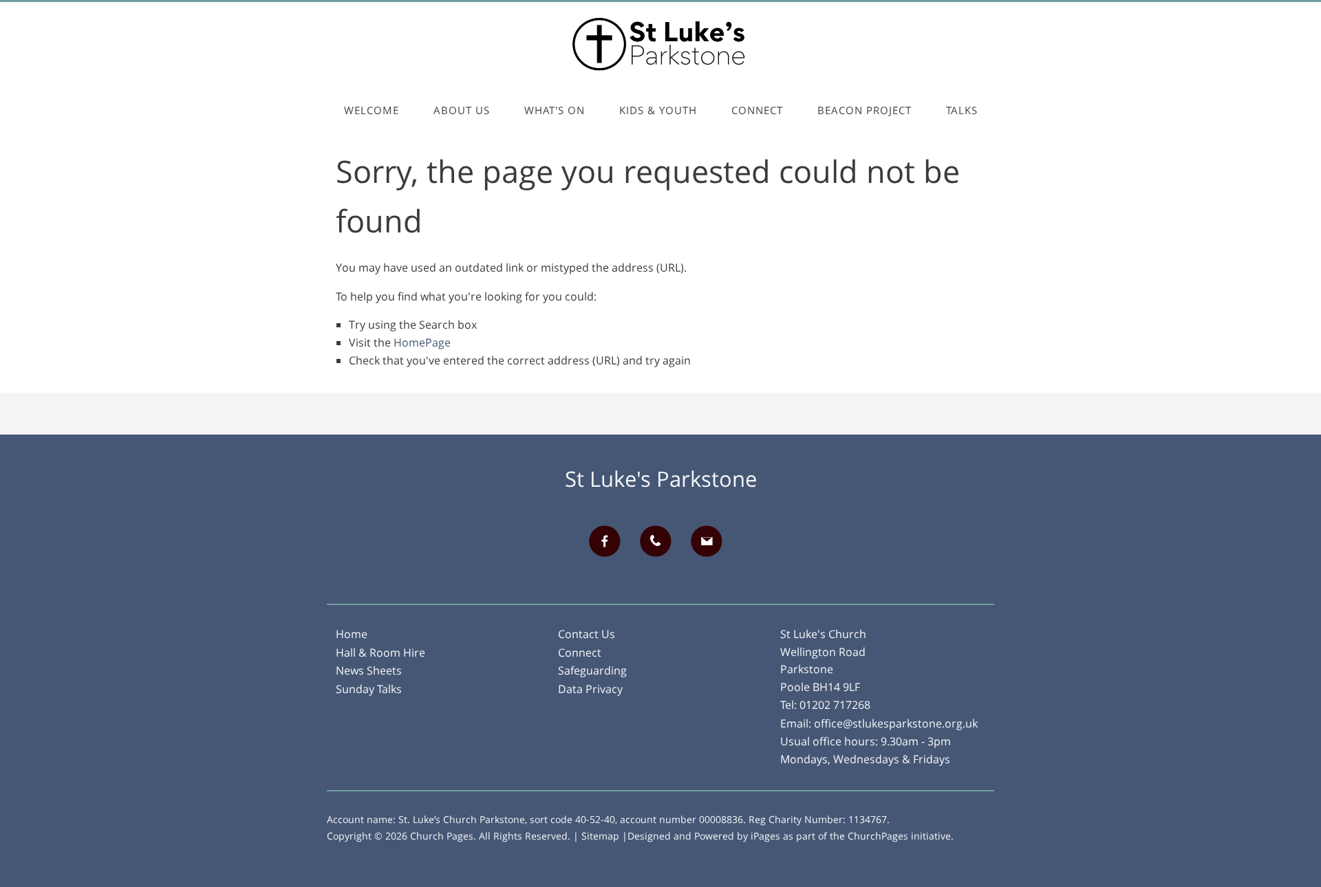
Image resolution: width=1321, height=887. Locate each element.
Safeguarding (592, 670)
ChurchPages (878, 835)
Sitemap (600, 835)
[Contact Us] (711, 541)
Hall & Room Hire (380, 652)
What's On (554, 110)
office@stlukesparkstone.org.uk (896, 723)
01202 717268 (834, 704)
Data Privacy (590, 689)
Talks (962, 110)
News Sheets (369, 670)
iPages (765, 835)
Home (351, 634)
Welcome (371, 110)
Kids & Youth (658, 110)
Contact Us (586, 634)
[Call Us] (660, 541)
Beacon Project (864, 110)
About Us (461, 110)
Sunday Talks (369, 689)
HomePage (422, 342)
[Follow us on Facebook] (609, 541)
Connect (757, 110)
